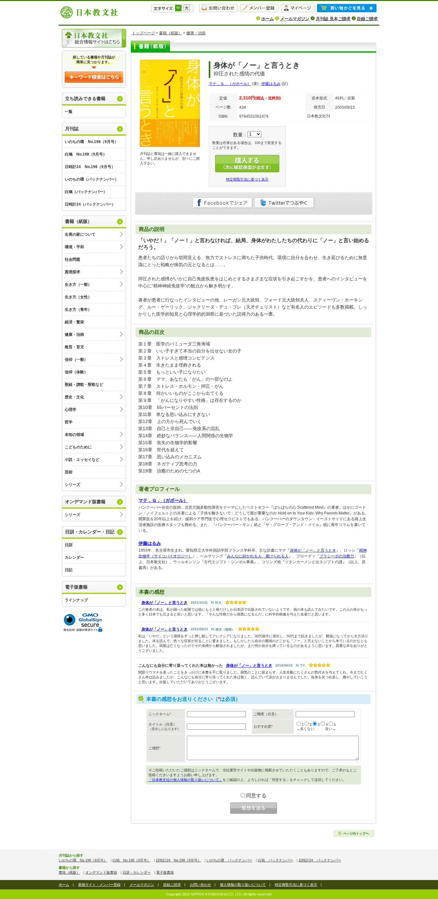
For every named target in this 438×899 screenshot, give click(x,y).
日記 (68, 570)
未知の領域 (74, 434)
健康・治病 (74, 334)
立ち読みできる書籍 (85, 98)
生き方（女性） (78, 297)
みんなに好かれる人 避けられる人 (258, 556)
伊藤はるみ (271, 83)
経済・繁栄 (74, 322)
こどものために (78, 447)
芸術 (68, 472)
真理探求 (72, 272)
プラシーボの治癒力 (336, 556)
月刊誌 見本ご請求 (333, 18)
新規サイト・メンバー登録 (99, 884)
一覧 (68, 111)
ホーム (267, 18)
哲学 (68, 422)
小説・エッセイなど (82, 459)
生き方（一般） (78, 284)
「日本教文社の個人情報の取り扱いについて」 (185, 780)
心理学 (70, 409)
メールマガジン (294, 18)
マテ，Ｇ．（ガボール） (230, 83)
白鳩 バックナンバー (275, 860)
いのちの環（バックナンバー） (92, 179)
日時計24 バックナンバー (320, 860)
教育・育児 (74, 347)
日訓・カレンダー (136, 872)
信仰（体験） (76, 372)
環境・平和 (74, 247)
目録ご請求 (367, 18)
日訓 (68, 545)
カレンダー (74, 557)
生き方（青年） (78, 309)
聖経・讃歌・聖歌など (84, 384)
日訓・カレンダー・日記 (89, 531)
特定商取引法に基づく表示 (247, 179)
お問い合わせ (200, 884)
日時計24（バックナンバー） (90, 204)
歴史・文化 (74, 397)
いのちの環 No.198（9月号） (91, 142)
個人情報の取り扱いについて (243, 884)
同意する (256, 795)
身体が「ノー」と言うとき (313, 550)
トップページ (143, 33)
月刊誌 (72, 128)
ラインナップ (76, 600)
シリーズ (72, 484)
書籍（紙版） (78, 221)
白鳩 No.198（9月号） (86, 154)
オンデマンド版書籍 (85, 501)
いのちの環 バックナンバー (229, 860)
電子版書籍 (76, 586)
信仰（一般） (76, 359)
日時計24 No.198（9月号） (90, 167)
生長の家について (80, 234)
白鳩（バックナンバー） (86, 192)
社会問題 (72, 259)
